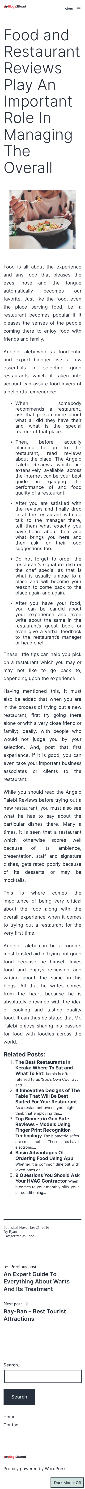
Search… (12, 1364)
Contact (12, 1424)
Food (30, 1236)
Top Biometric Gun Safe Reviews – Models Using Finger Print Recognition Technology (43, 1127)
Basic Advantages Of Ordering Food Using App (44, 1155)
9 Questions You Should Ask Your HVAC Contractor (47, 1178)
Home (9, 1416)
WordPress (55, 1468)
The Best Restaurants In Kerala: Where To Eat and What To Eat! (44, 1067)
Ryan (13, 1232)
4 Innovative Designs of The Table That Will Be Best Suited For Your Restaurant (47, 1096)
